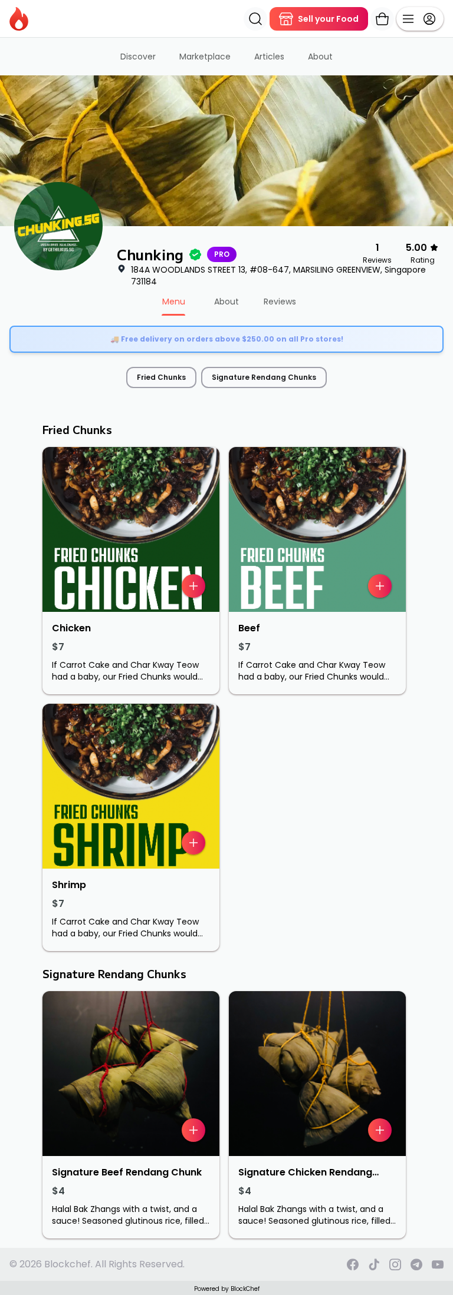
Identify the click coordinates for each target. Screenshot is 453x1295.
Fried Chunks (161, 377)
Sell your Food (328, 19)
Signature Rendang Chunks (264, 377)
